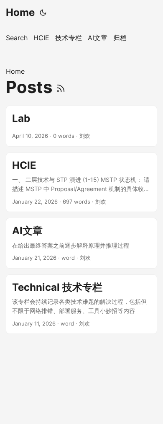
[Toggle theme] (43, 12)
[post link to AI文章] (81, 243)
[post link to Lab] (81, 126)
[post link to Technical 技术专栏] (81, 304)
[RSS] (61, 87)
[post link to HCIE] (81, 182)
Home (20, 12)
